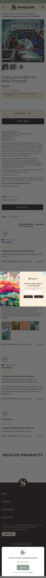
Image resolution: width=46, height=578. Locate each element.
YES (28, 296)
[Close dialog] (44, 273)
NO (38, 296)
